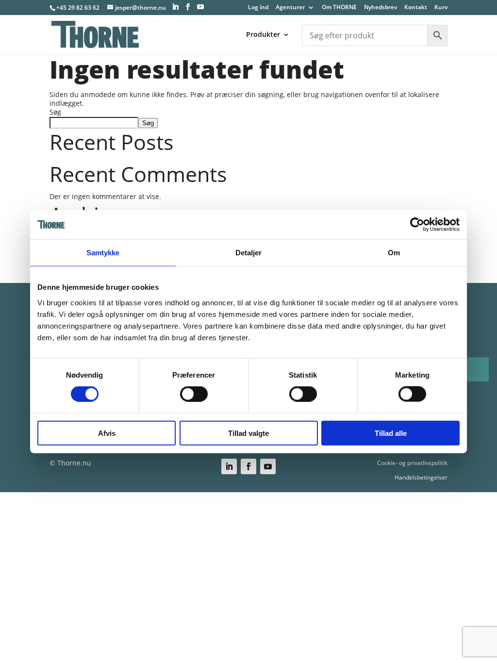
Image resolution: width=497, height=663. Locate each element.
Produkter (263, 35)
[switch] (194, 394)
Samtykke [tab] (103, 253)
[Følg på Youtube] (268, 466)
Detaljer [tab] (248, 253)
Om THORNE (339, 7)
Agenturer (290, 7)
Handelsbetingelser (421, 477)
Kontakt (415, 7)
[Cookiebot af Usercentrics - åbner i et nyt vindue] (417, 224)
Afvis (107, 433)
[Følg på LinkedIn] (229, 466)
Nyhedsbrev (380, 7)
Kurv (440, 7)
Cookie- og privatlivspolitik (412, 463)
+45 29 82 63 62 (77, 7)
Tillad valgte (248, 433)
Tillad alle (391, 433)
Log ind (258, 7)
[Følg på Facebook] (248, 466)
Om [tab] (394, 253)
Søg (55, 111)
